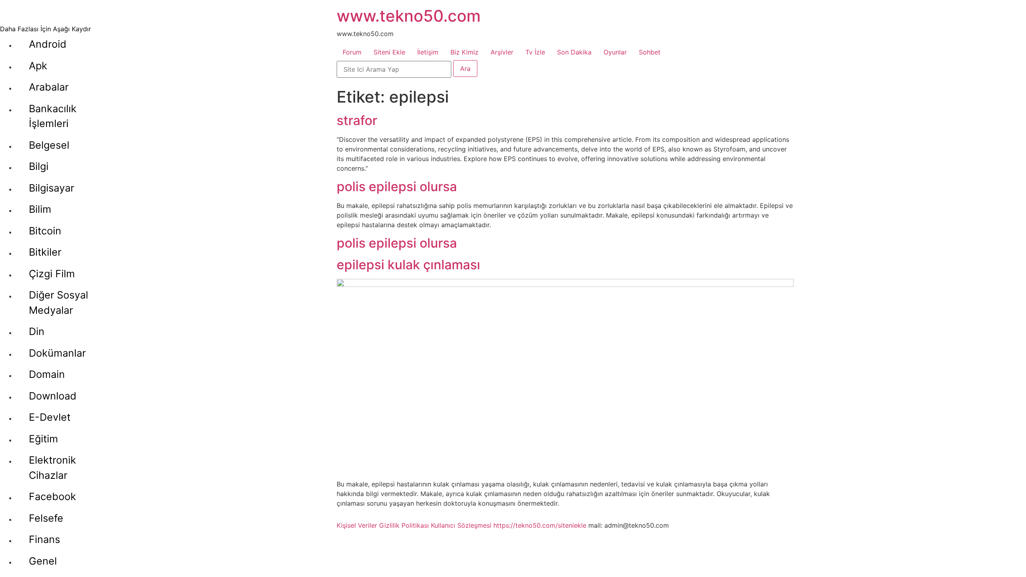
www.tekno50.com (409, 16)
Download (53, 396)
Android (48, 44)
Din (36, 331)
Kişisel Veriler (357, 525)
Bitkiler (45, 252)
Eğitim (43, 439)
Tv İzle (535, 52)
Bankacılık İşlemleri (53, 116)
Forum (352, 52)
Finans (44, 539)
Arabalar (49, 87)
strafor (357, 120)
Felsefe (46, 518)
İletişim (427, 52)
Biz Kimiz (464, 52)
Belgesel (49, 145)
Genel (43, 561)
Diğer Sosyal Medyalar (58, 302)
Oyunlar (615, 52)
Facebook (52, 496)
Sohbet (649, 52)
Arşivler (502, 52)
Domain (47, 374)
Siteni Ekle (389, 52)
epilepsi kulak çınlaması (408, 264)
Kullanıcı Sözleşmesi (461, 525)
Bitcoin (45, 231)
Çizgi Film (52, 274)
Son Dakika (574, 52)
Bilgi (38, 166)
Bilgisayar (51, 188)
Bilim (40, 209)
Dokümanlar (57, 353)
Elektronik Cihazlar (52, 467)
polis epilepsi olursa (397, 186)
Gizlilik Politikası (404, 525)
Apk (38, 66)
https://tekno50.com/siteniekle (539, 525)
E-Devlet (50, 417)
